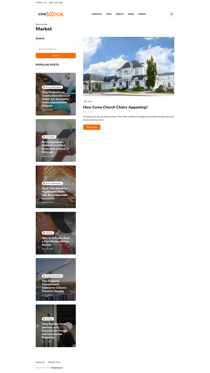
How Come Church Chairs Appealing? (115, 107)
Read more (92, 127)
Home (131, 14)
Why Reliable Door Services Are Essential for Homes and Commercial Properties (54, 330)
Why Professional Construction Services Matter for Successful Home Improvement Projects (56, 99)
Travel (142, 14)
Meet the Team (56, 2)
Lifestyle (97, 14)
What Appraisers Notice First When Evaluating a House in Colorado (55, 147)
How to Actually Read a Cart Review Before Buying (56, 241)
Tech (108, 14)
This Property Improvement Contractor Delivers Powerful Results (54, 286)
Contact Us (41, 2)
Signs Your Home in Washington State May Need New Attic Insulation (55, 193)
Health (119, 14)
